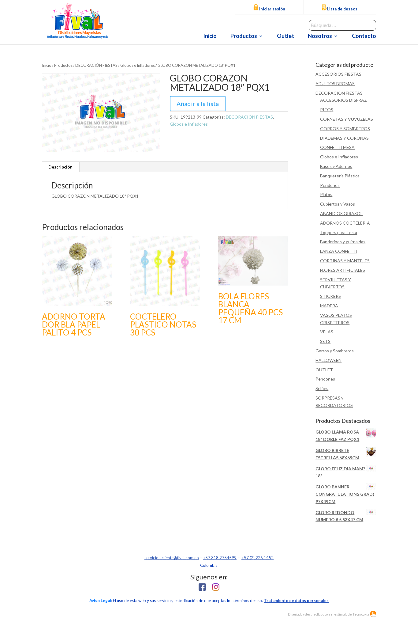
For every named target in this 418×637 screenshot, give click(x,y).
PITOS (326, 109)
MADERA (329, 305)
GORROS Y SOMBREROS (345, 128)
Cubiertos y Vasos (337, 204)
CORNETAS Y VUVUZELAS (346, 119)
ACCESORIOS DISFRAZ (343, 100)
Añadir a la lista (198, 103)
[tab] (61, 167)
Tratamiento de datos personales (296, 600)
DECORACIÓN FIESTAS (96, 65)
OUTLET (324, 369)
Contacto (364, 36)
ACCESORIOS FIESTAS (338, 74)
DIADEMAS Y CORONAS (344, 138)
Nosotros (320, 36)
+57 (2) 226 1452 (257, 557)
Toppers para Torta (338, 232)
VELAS (326, 331)
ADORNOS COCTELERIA (345, 223)
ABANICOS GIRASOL (341, 213)
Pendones (330, 185)
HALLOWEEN (328, 360)
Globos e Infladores (137, 65)
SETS (325, 341)
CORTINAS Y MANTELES (345, 260)
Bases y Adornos (336, 166)
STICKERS (330, 296)
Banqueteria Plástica (340, 175)
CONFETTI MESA (337, 147)
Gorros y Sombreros (334, 350)
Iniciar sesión (271, 8)
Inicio (210, 36)
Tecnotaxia (361, 614)
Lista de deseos (342, 8)
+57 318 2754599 (220, 557)
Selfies (321, 388)
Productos (243, 36)
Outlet (285, 36)
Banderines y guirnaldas (342, 241)
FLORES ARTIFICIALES (342, 270)
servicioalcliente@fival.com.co (171, 557)
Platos (326, 194)
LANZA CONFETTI (338, 251)
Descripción (60, 166)
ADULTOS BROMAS (335, 83)
